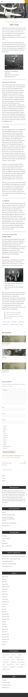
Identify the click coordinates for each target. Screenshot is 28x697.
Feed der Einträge (6, 682)
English (3, 475)
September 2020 (5, 619)
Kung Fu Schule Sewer (7, 546)
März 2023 (4, 581)
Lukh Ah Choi (22, 556)
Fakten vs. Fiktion (6, 538)
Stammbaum (5, 543)
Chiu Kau (14, 322)
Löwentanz (5, 662)
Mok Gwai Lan (9, 566)
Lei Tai (13, 659)
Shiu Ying (5, 667)
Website (4, 420)
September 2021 (5, 601)
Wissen (12, 22)
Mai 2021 (4, 609)
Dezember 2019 (5, 634)
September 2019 (5, 639)
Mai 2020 (4, 624)
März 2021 (4, 611)
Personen (7, 22)
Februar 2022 (5, 594)
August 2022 (5, 589)
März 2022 (4, 591)
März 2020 (4, 626)
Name (3, 407)
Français (4, 478)
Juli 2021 (4, 606)
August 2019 (4, 642)
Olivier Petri (4, 564)
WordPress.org (5, 687)
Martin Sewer (14, 324)
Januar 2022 (4, 596)
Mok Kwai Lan (10, 664)
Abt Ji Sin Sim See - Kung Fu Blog (9, 556)
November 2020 (5, 616)
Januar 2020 (4, 631)
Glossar (3, 541)
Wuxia (18, 559)
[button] (1, 1)
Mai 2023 (4, 579)
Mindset (4, 512)
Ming (4, 664)
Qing (17, 664)
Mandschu (13, 662)
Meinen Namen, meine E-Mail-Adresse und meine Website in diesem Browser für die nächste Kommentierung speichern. (6, 437)
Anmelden (4, 680)
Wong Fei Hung (6, 669)
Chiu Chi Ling (6, 322)
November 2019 (5, 637)
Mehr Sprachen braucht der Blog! (9, 523)
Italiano (3, 480)
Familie (19, 654)
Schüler (22, 664)
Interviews (17, 657)
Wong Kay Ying (5, 370)
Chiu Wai (21, 322)
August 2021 (4, 604)
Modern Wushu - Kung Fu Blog (9, 559)
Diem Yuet (5, 324)
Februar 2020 (5, 629)
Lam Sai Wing (23, 463)
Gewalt (5, 657)
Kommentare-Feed (6, 685)
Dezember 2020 (5, 614)
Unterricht (20, 667)
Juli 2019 (4, 644)
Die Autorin (4, 536)
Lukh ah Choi (20, 659)
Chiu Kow (4, 357)
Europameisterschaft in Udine (8, 515)
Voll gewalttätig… (9, 561)
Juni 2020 (4, 621)
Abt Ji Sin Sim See (6, 343)
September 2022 (5, 586)
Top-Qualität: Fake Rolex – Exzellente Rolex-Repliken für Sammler (8, 519)
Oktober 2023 (5, 576)
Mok (21, 324)
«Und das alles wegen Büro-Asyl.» (6, 464)
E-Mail (3, 413)
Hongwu (11, 657)
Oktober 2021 (5, 599)
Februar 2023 (5, 584)
